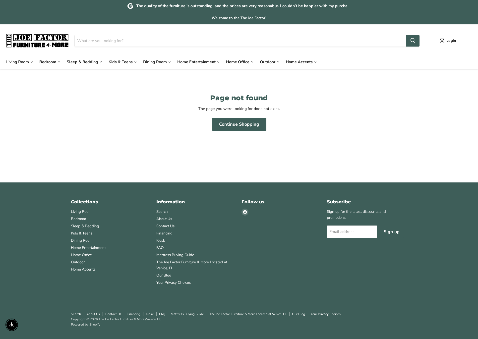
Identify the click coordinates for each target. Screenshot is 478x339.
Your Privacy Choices (173, 282)
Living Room (18, 61)
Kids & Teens (121, 61)
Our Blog (163, 275)
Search (162, 211)
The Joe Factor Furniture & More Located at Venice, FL (248, 314)
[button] (448, 41)
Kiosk (160, 240)
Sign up (392, 232)
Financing (164, 233)
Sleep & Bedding (83, 61)
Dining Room (155, 61)
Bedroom (48, 61)
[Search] (412, 40)
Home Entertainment (197, 61)
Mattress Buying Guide (175, 254)
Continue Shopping (239, 124)
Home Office (238, 61)
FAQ (160, 247)
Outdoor (268, 61)
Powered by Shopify (85, 324)
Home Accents (300, 61)
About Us (164, 218)
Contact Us (165, 226)
